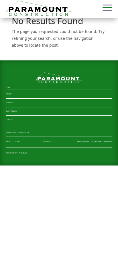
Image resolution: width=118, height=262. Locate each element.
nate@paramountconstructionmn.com (94, 141)
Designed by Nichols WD (16, 153)
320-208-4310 (47, 141)
